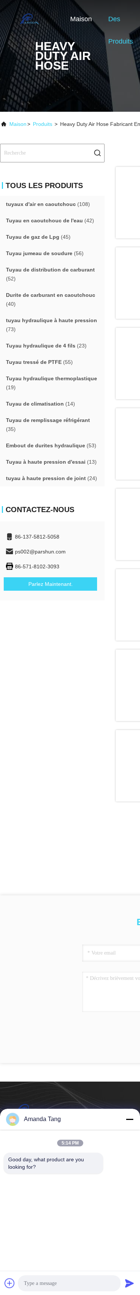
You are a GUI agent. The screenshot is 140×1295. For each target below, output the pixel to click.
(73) (51, 324)
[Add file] (9, 1283)
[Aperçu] (30, 19)
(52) (50, 274)
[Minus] (129, 1119)
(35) (48, 424)
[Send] (130, 1283)
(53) (51, 445)
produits (42, 124)
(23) (46, 346)
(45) (38, 237)
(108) (48, 204)
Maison (81, 19)
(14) (40, 404)
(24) (51, 478)
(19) (51, 382)
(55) (39, 362)
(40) (50, 299)
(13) (51, 462)
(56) (45, 253)
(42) (50, 220)
